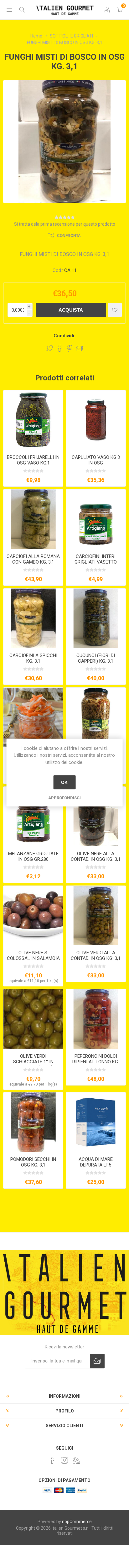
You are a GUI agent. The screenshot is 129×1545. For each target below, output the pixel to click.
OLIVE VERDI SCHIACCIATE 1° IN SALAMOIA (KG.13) (33, 1061)
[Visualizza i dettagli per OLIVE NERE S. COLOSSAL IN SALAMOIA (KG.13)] (33, 915)
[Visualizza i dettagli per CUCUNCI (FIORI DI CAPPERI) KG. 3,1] (96, 618)
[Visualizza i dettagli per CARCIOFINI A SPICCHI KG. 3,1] (33, 618)
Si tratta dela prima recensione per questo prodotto (64, 224)
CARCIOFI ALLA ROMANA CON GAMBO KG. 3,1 (33, 559)
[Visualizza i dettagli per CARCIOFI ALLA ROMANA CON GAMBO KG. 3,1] (33, 519)
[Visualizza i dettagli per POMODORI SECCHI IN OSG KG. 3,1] (33, 1122)
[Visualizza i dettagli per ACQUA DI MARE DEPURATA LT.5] (96, 1122)
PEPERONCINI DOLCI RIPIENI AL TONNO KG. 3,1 (95, 1061)
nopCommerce (77, 1521)
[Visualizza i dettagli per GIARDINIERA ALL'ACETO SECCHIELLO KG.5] (33, 717)
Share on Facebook (59, 348)
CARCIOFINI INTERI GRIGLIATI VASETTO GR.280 (96, 562)
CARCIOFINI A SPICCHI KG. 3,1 (33, 658)
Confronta (69, 235)
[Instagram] (64, 1460)
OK (64, 782)
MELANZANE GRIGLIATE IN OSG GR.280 (33, 856)
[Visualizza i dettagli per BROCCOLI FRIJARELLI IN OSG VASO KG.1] (33, 420)
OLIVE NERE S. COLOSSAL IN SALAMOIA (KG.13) (33, 958)
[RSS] (76, 1460)
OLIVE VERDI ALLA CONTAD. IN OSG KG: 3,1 (96, 955)
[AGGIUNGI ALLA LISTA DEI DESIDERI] (115, 310)
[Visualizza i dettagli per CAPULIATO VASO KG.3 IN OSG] (96, 420)
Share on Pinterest (69, 348)
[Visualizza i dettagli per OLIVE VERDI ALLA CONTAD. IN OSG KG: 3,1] (96, 915)
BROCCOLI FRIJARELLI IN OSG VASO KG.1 (33, 460)
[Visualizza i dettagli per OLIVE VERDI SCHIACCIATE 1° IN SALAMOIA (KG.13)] (33, 1018)
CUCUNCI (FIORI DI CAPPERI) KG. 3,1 (95, 658)
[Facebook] (53, 1460)
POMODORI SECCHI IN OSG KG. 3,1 (33, 1162)
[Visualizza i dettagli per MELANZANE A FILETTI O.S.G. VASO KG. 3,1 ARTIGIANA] (96, 717)
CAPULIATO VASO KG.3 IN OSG (96, 460)
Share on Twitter (49, 348)
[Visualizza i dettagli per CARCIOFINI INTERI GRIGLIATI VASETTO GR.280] (96, 519)
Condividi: (64, 336)
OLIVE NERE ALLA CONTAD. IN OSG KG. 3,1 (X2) (96, 859)
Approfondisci (64, 797)
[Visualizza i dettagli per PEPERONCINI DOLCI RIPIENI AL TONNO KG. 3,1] (96, 1018)
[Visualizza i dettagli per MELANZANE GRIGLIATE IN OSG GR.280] (33, 816)
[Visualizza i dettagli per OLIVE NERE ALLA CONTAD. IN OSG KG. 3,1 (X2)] (96, 816)
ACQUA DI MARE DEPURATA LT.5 (96, 1162)
